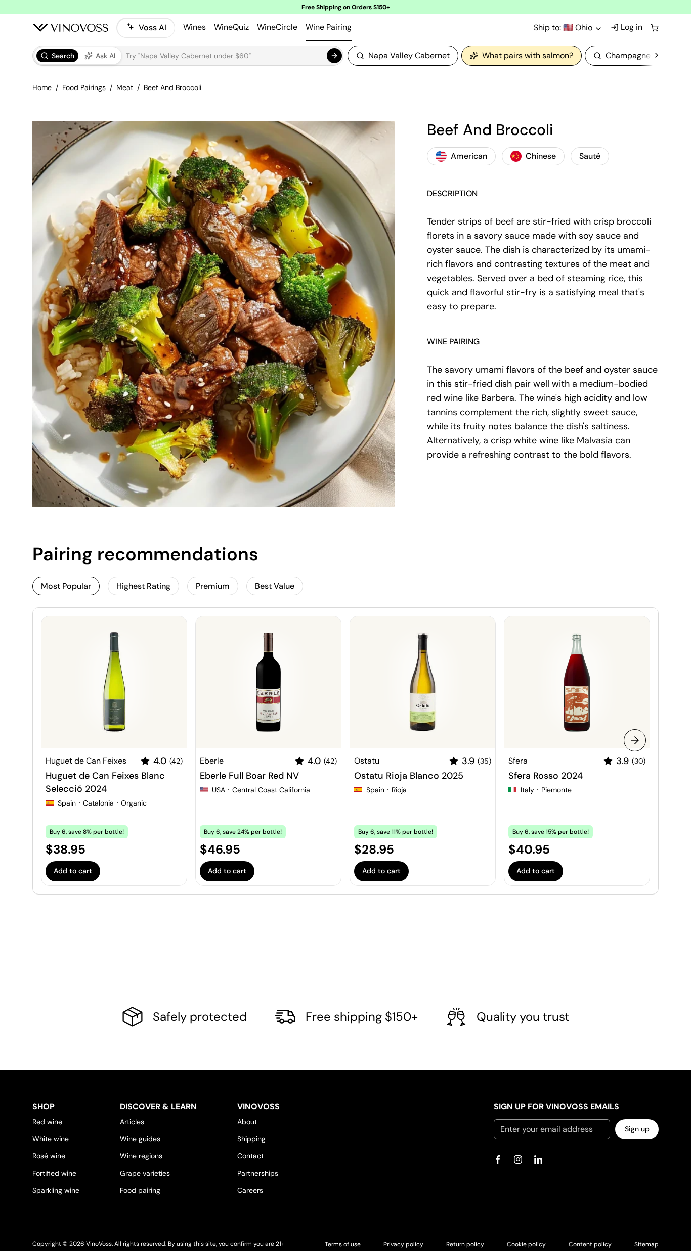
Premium (213, 585)
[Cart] (655, 27)
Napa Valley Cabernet (409, 55)
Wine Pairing (329, 27)
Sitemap (646, 1244)
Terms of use (343, 1244)
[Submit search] (334, 55)
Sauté (589, 156)
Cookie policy (526, 1244)
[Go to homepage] (70, 28)
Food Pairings (84, 87)
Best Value (274, 585)
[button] (187, 56)
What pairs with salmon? (527, 55)
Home (42, 87)
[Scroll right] (657, 55)
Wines (194, 27)
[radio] (57, 55)
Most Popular (66, 585)
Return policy (465, 1244)
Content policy (590, 1244)
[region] (500, 56)
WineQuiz (231, 27)
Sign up (637, 1128)
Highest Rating (143, 585)
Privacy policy (403, 1244)
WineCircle (277, 27)
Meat (124, 87)
